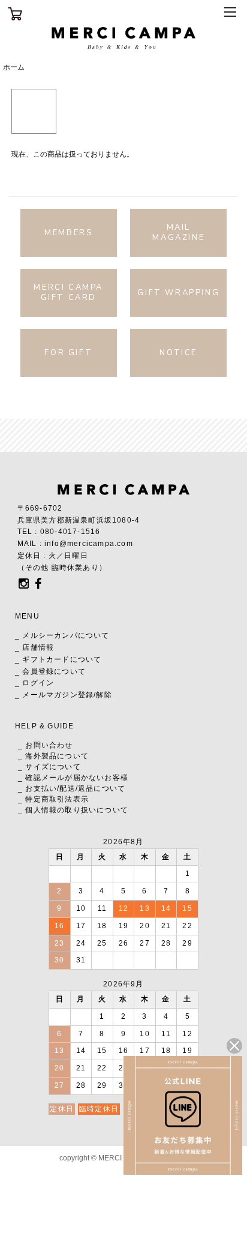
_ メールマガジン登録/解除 (63, 695)
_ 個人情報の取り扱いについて (73, 810)
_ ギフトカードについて (58, 659)
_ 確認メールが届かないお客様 (73, 777)
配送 (67, 788)
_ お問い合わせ (45, 745)
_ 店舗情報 (34, 647)
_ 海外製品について (53, 756)
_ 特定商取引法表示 (53, 799)
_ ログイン (34, 683)
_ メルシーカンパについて (62, 635)
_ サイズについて (49, 767)
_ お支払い (37, 788)
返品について (101, 788)
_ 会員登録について (50, 671)
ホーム (14, 67)
